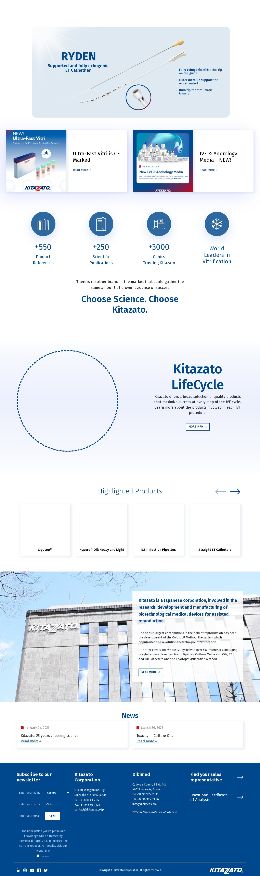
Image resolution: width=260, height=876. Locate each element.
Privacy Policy (43, 851)
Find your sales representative (206, 777)
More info (196, 426)
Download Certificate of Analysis (209, 797)
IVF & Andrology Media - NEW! (218, 157)
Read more (81, 170)
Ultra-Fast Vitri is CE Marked (96, 157)
